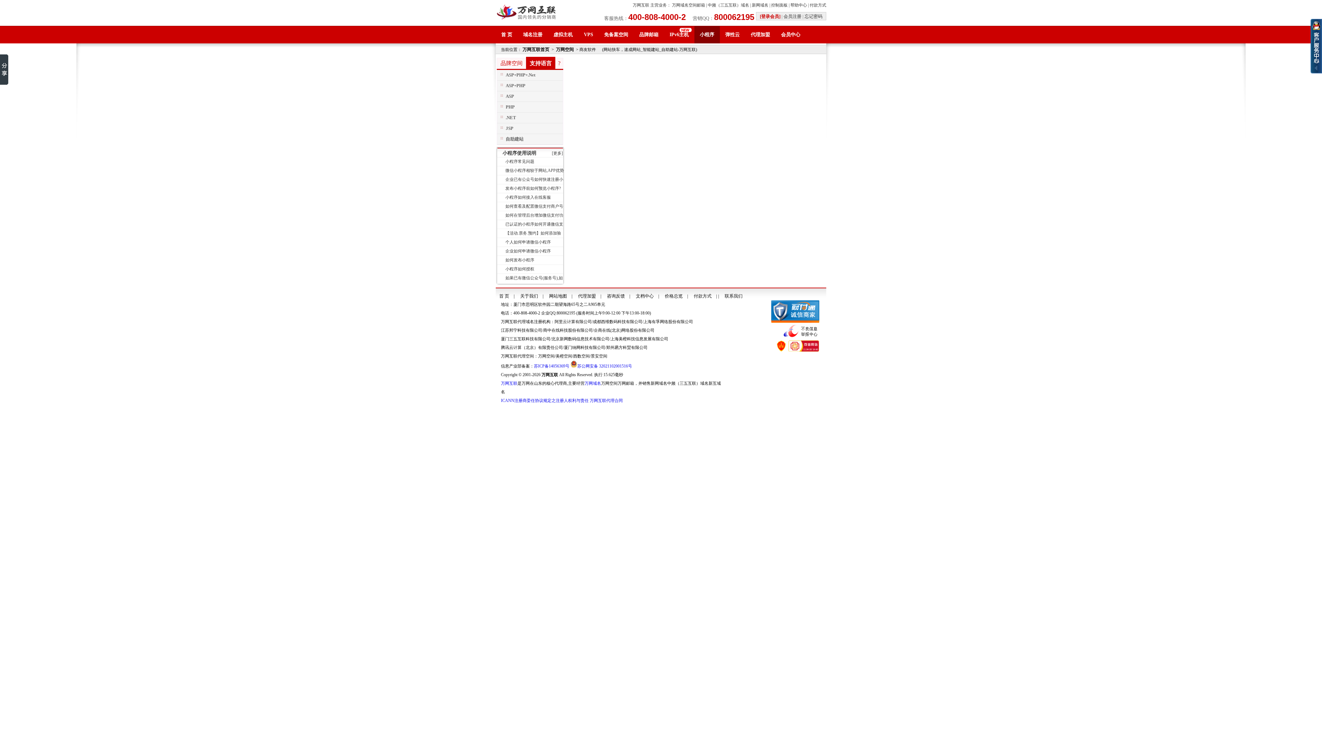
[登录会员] (770, 16)
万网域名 (593, 383)
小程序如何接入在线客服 (528, 197)
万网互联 (641, 5)
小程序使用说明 (519, 153)
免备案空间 (616, 34)
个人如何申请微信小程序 (528, 242)
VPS (588, 34)
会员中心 (790, 34)
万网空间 (565, 49)
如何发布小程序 (519, 260)
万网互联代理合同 (606, 400)
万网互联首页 (536, 49)
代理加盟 (760, 34)
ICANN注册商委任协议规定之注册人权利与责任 (545, 400)
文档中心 (645, 296)
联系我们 (734, 296)
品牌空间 (512, 63)
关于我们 (529, 296)
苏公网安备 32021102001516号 (604, 366)
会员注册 (792, 16)
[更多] (557, 153)
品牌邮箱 (649, 34)
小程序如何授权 (519, 269)
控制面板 (779, 5)
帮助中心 (798, 5)
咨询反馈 (616, 296)
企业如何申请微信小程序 (528, 251)
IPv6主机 (679, 34)
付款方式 (818, 5)
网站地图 (558, 296)
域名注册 (533, 34)
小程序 (707, 34)
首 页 (506, 34)
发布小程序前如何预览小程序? (533, 188)
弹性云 (732, 34)
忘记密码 (813, 16)
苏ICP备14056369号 (551, 366)
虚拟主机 (563, 34)
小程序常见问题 (519, 161)
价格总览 (674, 296)
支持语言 (541, 63)
